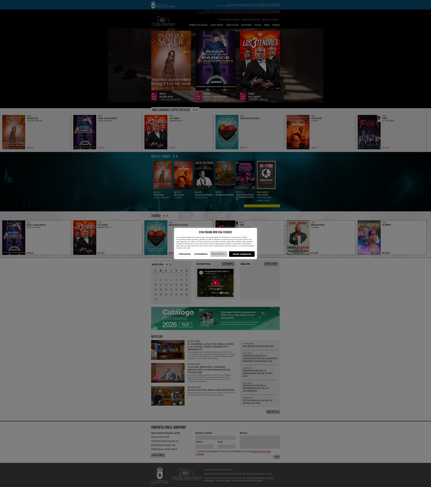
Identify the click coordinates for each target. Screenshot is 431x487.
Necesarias (185, 254)
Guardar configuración (242, 254)
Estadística (202, 254)
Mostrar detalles (218, 254)
